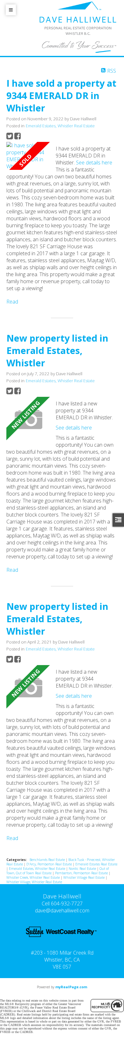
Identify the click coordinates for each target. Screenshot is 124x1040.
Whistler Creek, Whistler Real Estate (33, 877)
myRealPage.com (71, 986)
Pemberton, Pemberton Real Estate (82, 873)
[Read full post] (28, 156)
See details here (94, 162)
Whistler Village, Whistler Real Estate (34, 882)
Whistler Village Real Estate (84, 877)
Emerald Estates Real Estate (96, 864)
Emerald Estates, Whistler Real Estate (60, 126)
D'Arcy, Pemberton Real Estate (49, 864)
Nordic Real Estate (83, 868)
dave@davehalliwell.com (62, 910)
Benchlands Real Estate (48, 859)
